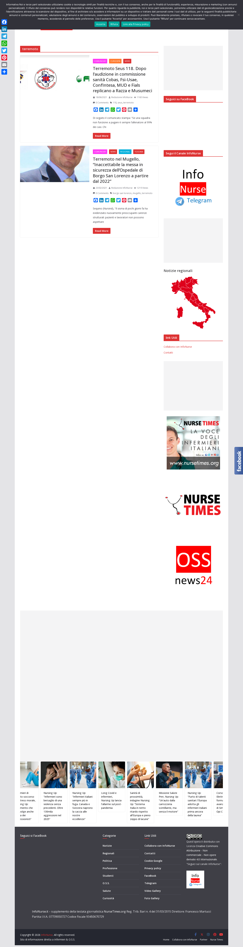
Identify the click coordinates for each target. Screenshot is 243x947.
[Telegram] (4, 36)
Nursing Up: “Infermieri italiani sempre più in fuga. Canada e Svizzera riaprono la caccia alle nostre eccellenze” (64, 806)
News (127, 61)
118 (115, 102)
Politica (107, 860)
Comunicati (100, 61)
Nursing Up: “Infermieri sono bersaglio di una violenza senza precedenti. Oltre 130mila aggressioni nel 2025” (34, 806)
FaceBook (150, 875)
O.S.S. (106, 883)
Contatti (168, 352)
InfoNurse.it (40, 911)
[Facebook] (4, 22)
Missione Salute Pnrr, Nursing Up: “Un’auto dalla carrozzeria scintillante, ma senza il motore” (150, 802)
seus (120, 102)
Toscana (139, 151)
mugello (137, 193)
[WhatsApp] (4, 43)
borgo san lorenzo (122, 193)
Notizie (107, 845)
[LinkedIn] (4, 29)
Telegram (150, 883)
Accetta (100, 24)
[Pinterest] (4, 57)
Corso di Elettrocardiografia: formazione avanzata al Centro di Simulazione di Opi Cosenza (209, 802)
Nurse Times (216, 939)
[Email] (4, 64)
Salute (107, 890)
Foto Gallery (152, 898)
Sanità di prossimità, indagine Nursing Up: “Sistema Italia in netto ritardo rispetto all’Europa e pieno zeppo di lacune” (121, 806)
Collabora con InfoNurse (178, 346)
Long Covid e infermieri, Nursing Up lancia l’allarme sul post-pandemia (92, 800)
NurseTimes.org (115, 911)
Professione (110, 868)
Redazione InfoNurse (122, 97)
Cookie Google (153, 860)
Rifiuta (114, 24)
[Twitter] (4, 50)
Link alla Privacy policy (136, 24)
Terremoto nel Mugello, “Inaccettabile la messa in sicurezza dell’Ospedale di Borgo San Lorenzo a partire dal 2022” (120, 170)
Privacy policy (152, 868)
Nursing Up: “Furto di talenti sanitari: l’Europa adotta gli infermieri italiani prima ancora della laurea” (178, 804)
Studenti (108, 875)
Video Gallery (152, 890)
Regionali (125, 151)
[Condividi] (4, 71)
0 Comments (102, 102)
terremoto (128, 102)
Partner (203, 939)
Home (166, 939)
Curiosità (115, 61)
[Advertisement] (193, 68)
